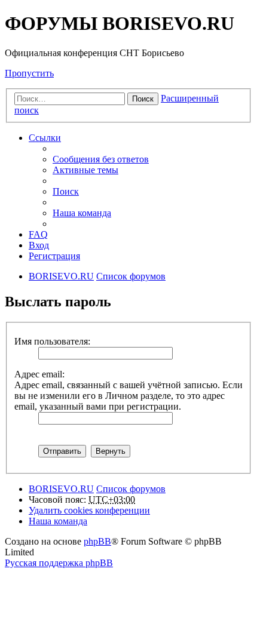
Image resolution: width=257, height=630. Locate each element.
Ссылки (45, 138)
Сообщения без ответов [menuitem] (101, 159)
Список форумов (131, 489)
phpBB (97, 541)
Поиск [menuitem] (66, 191)
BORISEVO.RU (61, 489)
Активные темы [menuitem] (85, 170)
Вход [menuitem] (39, 245)
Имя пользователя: (52, 341)
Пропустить (29, 73)
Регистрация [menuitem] (54, 256)
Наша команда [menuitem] (82, 213)
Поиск (143, 98)
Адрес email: (39, 374)
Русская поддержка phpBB (59, 563)
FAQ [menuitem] (38, 234)
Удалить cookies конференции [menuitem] (89, 510)
